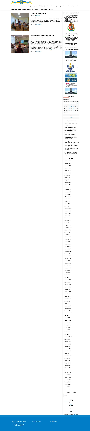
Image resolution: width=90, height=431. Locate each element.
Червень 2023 (68, 237)
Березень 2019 (68, 355)
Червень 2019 (68, 348)
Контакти (51, 9)
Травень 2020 (67, 322)
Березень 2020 (68, 327)
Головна (13, 5)
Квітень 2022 (67, 267)
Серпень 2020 (68, 315)
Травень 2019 (67, 351)
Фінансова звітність (15, 9)
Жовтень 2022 (68, 253)
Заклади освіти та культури (22, 6)
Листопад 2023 (68, 227)
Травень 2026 (67, 168)
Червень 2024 (68, 213)
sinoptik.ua (76, 414)
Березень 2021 (68, 298)
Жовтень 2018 (68, 367)
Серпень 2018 (68, 372)
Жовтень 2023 (68, 229)
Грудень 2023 (68, 225)
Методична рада (57, 6)
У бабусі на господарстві (38, 13)
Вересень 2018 (68, 370)
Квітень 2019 (67, 353)
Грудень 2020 (68, 305)
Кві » (71, 117)
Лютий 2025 (67, 199)
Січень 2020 (67, 332)
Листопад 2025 (68, 182)
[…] (51, 49)
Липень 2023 (67, 234)
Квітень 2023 (67, 241)
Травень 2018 (67, 379)
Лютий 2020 (67, 329)
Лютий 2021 (67, 301)
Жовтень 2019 (68, 339)
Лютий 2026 (67, 175)
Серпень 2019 (68, 343)
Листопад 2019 (68, 336)
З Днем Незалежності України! (71, 123)
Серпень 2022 (68, 258)
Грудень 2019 (68, 334)
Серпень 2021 (68, 286)
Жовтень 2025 (68, 184)
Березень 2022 (68, 270)
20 (73, 108)
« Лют (71, 114)
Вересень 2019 (68, 341)
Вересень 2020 (68, 313)
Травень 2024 (67, 215)
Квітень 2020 (67, 324)
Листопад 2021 (68, 279)
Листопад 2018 (68, 365)
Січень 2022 (67, 275)
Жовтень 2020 (68, 310)
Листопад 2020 (68, 308)
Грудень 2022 (68, 248)
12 (71, 106)
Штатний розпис (36, 9)
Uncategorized (38, 24)
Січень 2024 (67, 222)
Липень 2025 (67, 189)
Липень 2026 (67, 163)
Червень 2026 (68, 165)
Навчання (49, 6)
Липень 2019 (67, 346)
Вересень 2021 (68, 284)
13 (73, 106)
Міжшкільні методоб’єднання (70, 6)
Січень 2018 (67, 389)
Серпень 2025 (68, 187)
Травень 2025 (67, 194)
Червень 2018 (68, 377)
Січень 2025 (67, 201)
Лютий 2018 (67, 386)
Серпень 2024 (68, 210)
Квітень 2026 (67, 170)
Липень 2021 (67, 289)
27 (73, 110)
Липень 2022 (67, 260)
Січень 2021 (67, 303)
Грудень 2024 (68, 203)
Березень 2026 (68, 172)
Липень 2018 (67, 374)
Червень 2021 (68, 291)
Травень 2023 (67, 239)
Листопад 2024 (68, 206)
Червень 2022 (68, 263)
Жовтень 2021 (68, 282)
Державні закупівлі (26, 9)
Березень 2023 (68, 244)
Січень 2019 (67, 360)
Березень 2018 (68, 384)
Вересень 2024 (68, 208)
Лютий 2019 (67, 358)
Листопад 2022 (68, 251)
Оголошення (44, 9)
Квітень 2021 (67, 296)
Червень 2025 (68, 191)
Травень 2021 (67, 294)
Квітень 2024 (67, 218)
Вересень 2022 (68, 256)
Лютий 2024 (67, 220)
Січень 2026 (67, 177)
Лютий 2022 (67, 272)
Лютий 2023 (67, 246)
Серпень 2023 (68, 232)
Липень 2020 (67, 317)
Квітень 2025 (67, 196)
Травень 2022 (67, 265)
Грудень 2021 (68, 277)
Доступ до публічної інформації (37, 6)
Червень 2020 (68, 320)
